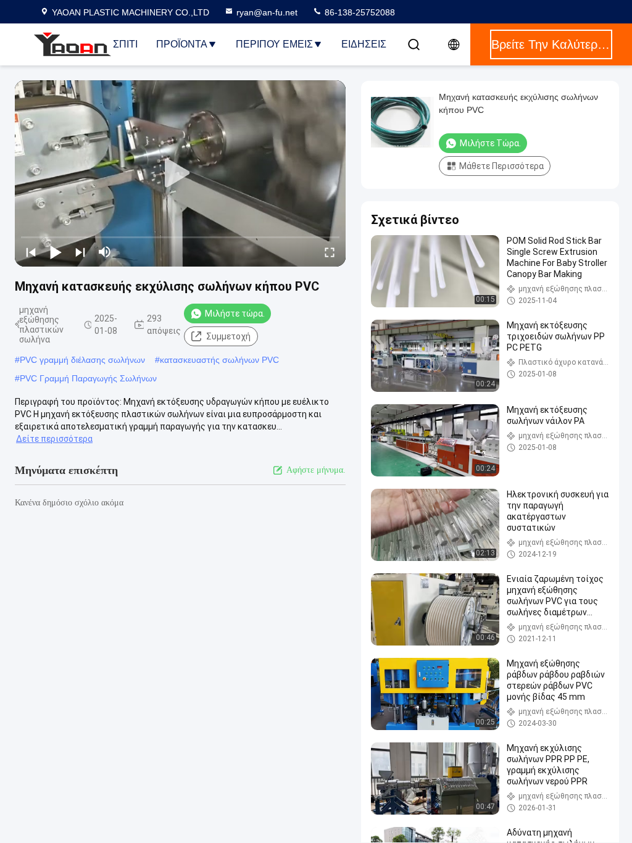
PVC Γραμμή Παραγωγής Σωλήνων (88, 378)
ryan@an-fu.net (266, 12)
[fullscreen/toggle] (329, 252)
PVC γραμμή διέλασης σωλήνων (82, 360)
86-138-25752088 (358, 12)
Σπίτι (125, 44)
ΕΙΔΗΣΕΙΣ (363, 44)
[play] (180, 173)
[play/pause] (55, 252)
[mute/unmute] (105, 252)
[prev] (31, 252)
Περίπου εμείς (274, 44)
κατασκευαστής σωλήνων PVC (219, 360)
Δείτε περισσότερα (54, 439)
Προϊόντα (181, 44)
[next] (80, 252)
